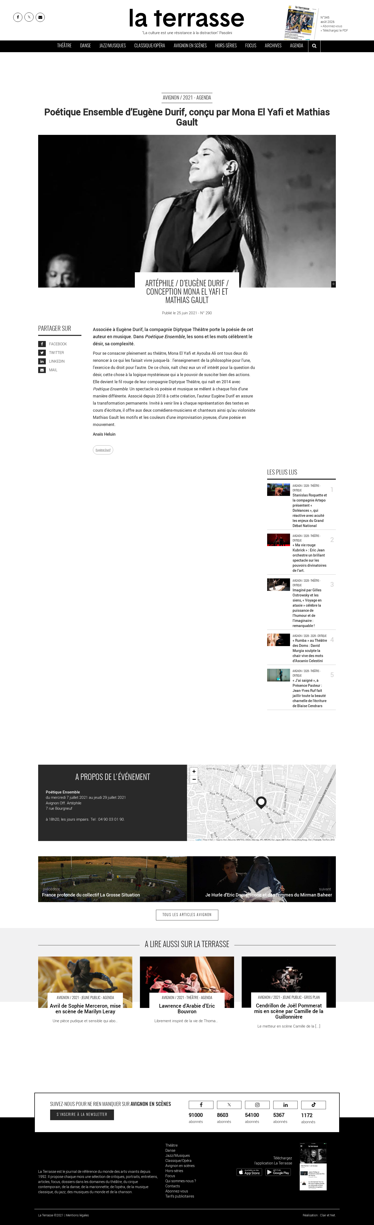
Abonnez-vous (176, 1191)
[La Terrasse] (187, 17)
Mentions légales (77, 1215)
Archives (273, 46)
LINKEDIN (56, 361)
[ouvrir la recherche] (314, 46)
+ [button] (194, 771)
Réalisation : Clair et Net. (319, 1215)
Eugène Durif (103, 450)
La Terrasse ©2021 (51, 1215)
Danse (85, 46)
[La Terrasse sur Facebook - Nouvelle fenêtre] (17, 17)
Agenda (296, 46)
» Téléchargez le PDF (334, 30)
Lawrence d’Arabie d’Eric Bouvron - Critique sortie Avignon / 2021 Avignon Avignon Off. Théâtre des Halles (186, 962)
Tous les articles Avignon (187, 915)
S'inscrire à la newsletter (82, 1115)
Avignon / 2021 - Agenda (187, 98)
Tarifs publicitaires (179, 1196)
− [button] (194, 779)
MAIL (52, 369)
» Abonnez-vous (331, 26)
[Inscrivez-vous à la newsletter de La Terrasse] (40, 17)
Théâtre (64, 46)
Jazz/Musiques (112, 46)
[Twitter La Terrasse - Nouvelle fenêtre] (29, 17)
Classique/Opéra (149, 46)
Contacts (172, 1186)
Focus (250, 46)
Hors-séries (226, 46)
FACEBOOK (57, 343)
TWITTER (56, 352)
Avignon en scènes (190, 46)
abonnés (196, 1118)
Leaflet (198, 839)
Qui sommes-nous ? (180, 1180)
